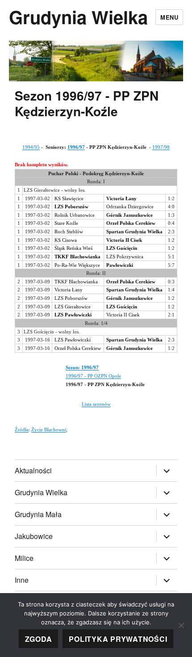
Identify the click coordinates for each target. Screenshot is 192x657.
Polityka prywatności (118, 639)
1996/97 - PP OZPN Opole (93, 376)
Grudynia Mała (38, 514)
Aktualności (33, 470)
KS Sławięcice (68, 198)
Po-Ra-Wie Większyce (77, 265)
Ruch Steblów (68, 231)
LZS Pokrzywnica (124, 256)
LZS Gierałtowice (72, 306)
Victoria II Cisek (123, 314)
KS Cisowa (65, 240)
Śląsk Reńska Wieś (73, 248)
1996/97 (76, 147)
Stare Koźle (66, 223)
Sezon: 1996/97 (82, 367)
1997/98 (161, 147)
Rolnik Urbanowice (74, 215)
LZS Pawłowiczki (72, 339)
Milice (24, 558)
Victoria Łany (68, 289)
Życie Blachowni (48, 429)
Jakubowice (34, 536)
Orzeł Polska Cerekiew (77, 348)
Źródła (22, 429)
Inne (22, 580)
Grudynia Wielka (78, 16)
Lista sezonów (96, 404)
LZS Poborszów (71, 298)
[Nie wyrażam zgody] (180, 625)
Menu (169, 17)
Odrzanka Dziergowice (130, 206)
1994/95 (31, 147)
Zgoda (38, 639)
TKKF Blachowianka (76, 281)
